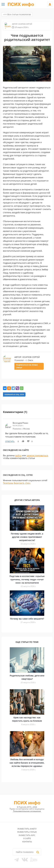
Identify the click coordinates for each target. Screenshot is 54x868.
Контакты (27, 841)
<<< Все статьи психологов (17, 14)
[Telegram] (13, 388)
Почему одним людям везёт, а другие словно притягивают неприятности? (27, 537)
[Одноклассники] (9, 388)
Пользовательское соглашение (27, 811)
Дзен (27, 483)
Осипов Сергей (25, 24)
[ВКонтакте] (5, 388)
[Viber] (17, 388)
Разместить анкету (27, 829)
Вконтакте (19, 483)
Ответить (10, 441)
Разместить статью (27, 832)
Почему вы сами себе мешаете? (27, 618)
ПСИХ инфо (21, 4)
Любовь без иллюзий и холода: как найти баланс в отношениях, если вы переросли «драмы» (27, 762)
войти (18, 455)
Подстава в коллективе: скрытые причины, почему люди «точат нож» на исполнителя (27, 579)
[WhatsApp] (21, 388)
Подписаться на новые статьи (27, 366)
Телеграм (8, 483)
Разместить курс (27, 835)
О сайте (27, 838)
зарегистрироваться (37, 455)
